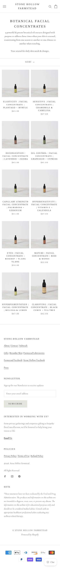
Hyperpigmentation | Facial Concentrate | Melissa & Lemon (15, 307)
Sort (28, 62)
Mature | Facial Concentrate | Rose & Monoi (44, 256)
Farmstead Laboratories (34, 353)
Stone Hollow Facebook (34, 360)
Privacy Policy (10, 456)
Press (6, 367)
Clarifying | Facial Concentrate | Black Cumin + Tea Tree (44, 307)
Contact (14, 345)
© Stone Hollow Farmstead (30, 530)
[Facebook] (5, 476)
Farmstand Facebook (13, 360)
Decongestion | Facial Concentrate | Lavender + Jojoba (15, 156)
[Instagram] (12, 476)
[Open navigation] (4, 6)
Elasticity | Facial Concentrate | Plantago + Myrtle (15, 104)
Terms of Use (23, 456)
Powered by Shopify (30, 534)
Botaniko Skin (16, 353)
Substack (23, 345)
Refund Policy (37, 456)
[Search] (50, 6)
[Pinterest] (19, 476)
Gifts (6, 353)
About (7, 345)
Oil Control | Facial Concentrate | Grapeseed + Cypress (44, 156)
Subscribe (15, 404)
